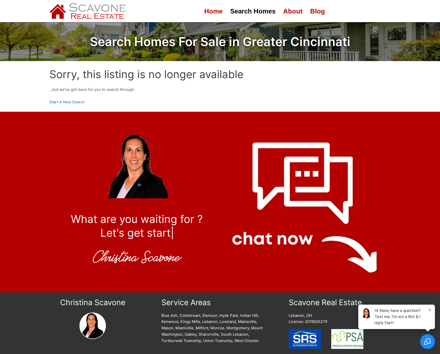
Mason (167, 327)
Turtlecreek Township (181, 340)
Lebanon (210, 321)
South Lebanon (234, 334)
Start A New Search (67, 102)
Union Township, (218, 340)
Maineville (247, 321)
